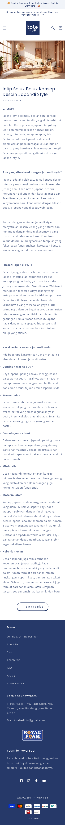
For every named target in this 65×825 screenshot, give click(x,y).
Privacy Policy (15, 683)
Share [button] (10, 108)
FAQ (9, 667)
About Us (12, 644)
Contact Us (13, 660)
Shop (10, 652)
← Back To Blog (32, 606)
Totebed (36, 818)
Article (11, 675)
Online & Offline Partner (22, 636)
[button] (4, 28)
